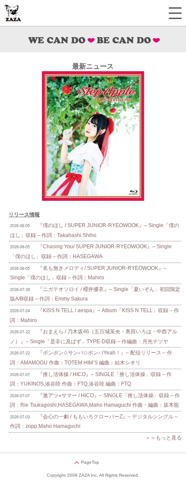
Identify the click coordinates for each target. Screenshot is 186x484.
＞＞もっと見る (163, 438)
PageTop (90, 462)
